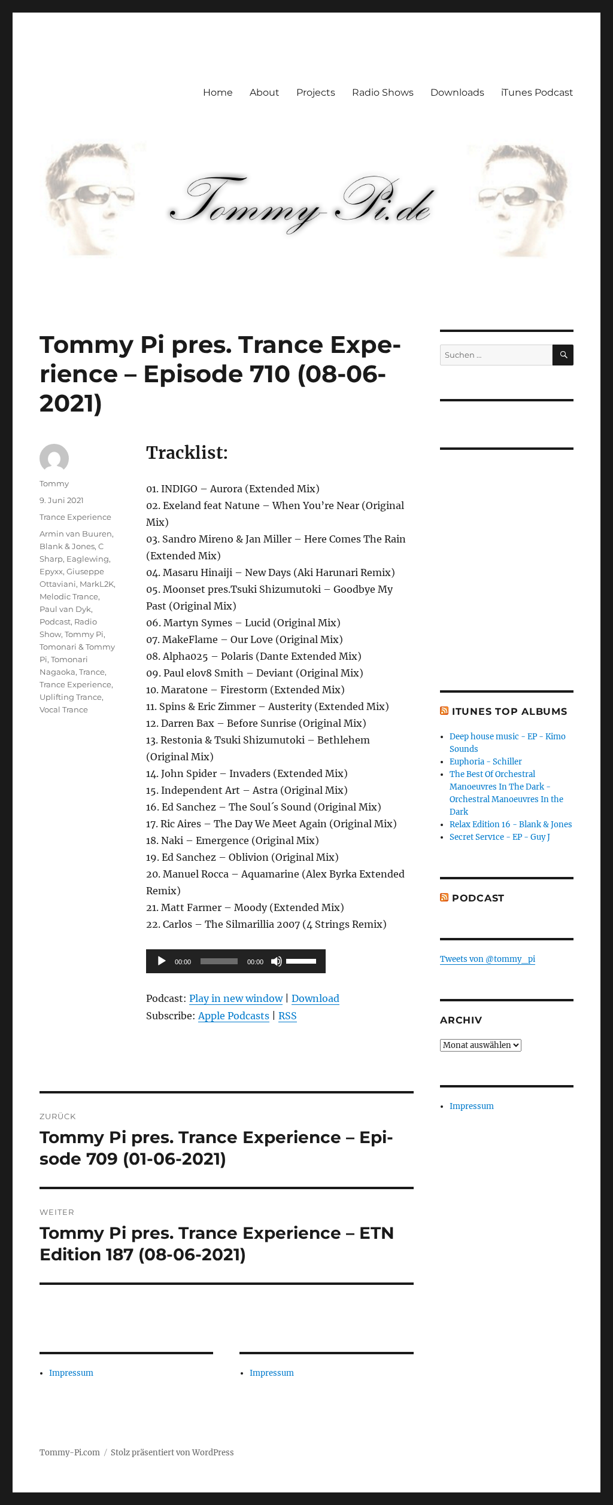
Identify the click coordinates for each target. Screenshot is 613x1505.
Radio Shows (383, 92)
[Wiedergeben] (162, 961)
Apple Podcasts (233, 1016)
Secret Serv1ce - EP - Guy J (500, 837)
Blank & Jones (67, 546)
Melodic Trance (69, 596)
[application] (236, 961)
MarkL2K (97, 584)
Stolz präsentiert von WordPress (172, 1453)
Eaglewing (87, 558)
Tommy (54, 483)
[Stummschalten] (277, 961)
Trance (92, 672)
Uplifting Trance (71, 697)
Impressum (71, 1373)
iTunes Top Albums (510, 711)
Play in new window (236, 998)
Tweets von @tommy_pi (487, 959)
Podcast (55, 621)
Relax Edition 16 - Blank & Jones (511, 824)
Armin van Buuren (76, 533)
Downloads (457, 92)
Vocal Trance (64, 709)
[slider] (303, 960)
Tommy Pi (84, 634)
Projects (315, 92)
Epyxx (51, 571)
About (265, 92)
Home (218, 92)
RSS (287, 1016)
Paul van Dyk (65, 609)
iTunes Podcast (537, 92)
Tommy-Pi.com (70, 1453)
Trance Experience (75, 517)
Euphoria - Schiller (486, 762)
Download (315, 998)
